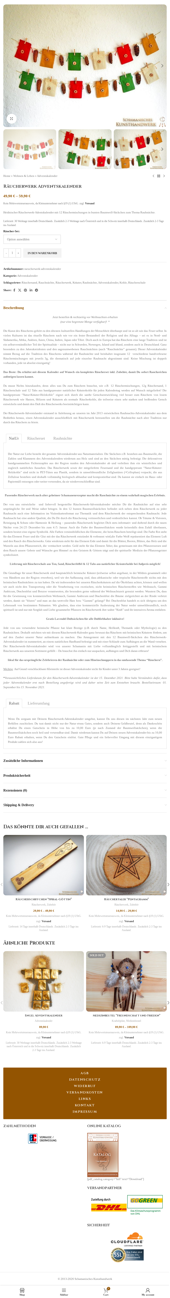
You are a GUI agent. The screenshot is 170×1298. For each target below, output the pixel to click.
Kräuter (77, 282)
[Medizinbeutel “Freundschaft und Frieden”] (126, 981)
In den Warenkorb (42, 253)
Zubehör (51, 904)
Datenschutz (85, 1079)
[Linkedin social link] (31, 290)
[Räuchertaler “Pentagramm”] (126, 865)
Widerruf (85, 1086)
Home (6, 176)
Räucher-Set (11, 231)
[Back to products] (158, 176)
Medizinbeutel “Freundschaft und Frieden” (126, 1016)
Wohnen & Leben (23, 176)
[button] (7, 65)
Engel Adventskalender (43, 1016)
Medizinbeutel (133, 1020)
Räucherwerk (63, 282)
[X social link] (20, 290)
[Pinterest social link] (25, 290)
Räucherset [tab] (36, 438)
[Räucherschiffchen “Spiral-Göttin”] (43, 865)
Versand (90, 203)
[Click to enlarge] (12, 119)
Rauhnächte (90, 282)
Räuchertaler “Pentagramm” (126, 899)
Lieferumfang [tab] (39, 703)
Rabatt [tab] (14, 703)
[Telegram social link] (36, 290)
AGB (85, 1073)
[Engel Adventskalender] (43, 981)
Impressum (85, 1111)
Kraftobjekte (118, 1020)
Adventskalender (47, 176)
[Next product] (164, 176)
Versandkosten (85, 1092)
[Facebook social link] (14, 290)
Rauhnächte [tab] (62, 438)
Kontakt (85, 1105)
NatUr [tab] (14, 438)
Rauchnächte (46, 282)
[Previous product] (153, 176)
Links (85, 1099)
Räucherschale (137, 282)
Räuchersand (29, 282)
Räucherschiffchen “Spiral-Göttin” (43, 899)
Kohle (123, 282)
